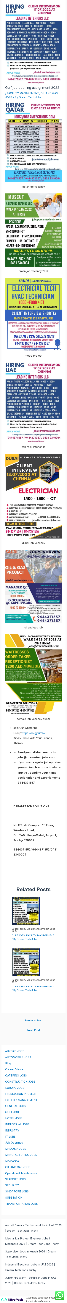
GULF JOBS (18, 935)
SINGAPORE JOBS (17, 1191)
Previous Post (33, 1020)
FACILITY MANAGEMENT (23, 93)
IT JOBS (10, 1136)
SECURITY (12, 1185)
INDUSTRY (12, 1130)
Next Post (33, 1030)
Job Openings (14, 1142)
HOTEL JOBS (13, 1118)
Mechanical (12, 1161)
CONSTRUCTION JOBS (20, 1081)
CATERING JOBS (16, 1075)
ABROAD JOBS (14, 1051)
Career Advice (14, 1069)
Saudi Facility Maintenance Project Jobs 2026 (33, 930)
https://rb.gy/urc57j (34, 733)
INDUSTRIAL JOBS (17, 1124)
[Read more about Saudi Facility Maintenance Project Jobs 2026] (26, 911)
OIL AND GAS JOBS (17, 1167)
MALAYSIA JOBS (15, 1148)
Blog (8, 1063)
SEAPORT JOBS (15, 1179)
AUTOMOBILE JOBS (18, 1057)
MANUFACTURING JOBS (21, 1155)
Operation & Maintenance (21, 1173)
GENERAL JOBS (15, 1106)
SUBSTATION (13, 1197)
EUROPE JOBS (14, 1087)
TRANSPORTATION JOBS (21, 1203)
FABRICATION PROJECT (21, 1094)
